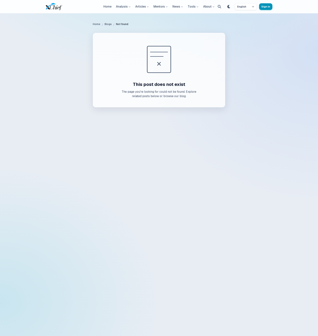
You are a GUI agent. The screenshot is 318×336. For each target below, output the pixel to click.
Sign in (265, 6)
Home (107, 6)
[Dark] (229, 6)
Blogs (108, 24)
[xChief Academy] (54, 6)
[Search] (219, 6)
